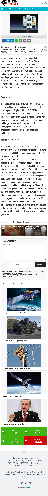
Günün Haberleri (35, 458)
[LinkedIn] (12, 40)
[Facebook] (4, 40)
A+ (45, 47)
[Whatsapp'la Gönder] (16, 40)
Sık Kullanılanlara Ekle (11, 461)
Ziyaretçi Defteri (20, 466)
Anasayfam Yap (22, 458)
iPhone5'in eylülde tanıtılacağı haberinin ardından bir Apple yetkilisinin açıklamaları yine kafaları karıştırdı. (22, 50)
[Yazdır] (24, 40)
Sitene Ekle (31, 466)
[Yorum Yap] (29, 40)
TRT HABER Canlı (40, 461)
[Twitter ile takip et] (22, 483)
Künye (23, 461)
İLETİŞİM (30, 461)
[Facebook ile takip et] (18, 483)
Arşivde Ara (38, 463)
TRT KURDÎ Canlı (13, 463)
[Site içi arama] (30, 483)
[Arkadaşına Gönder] (20, 40)
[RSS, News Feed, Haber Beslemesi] (26, 483)
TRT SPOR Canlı (26, 463)
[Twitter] (8, 40)
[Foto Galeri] (45, 3)
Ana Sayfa (11, 458)
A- (46, 50)
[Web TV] (42, 3)
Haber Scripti (22, 488)
